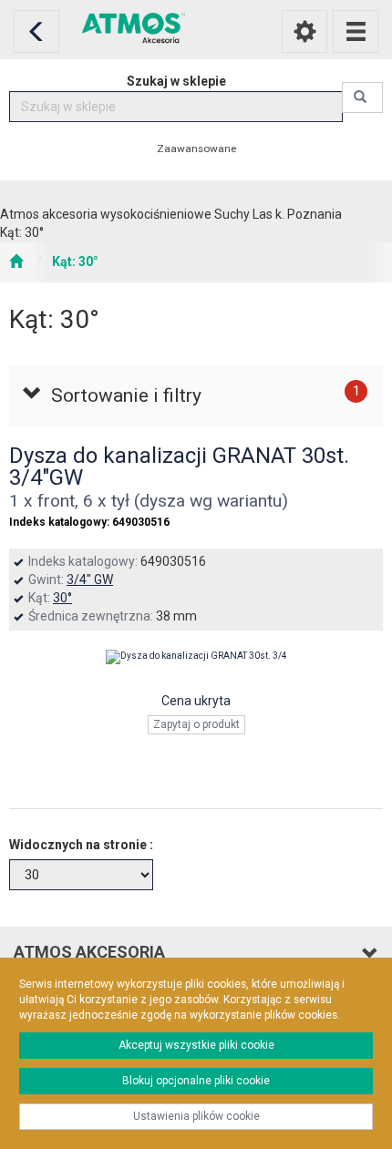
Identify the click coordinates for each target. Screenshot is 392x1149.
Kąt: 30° (75, 261)
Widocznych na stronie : (81, 844)
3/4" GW (90, 579)
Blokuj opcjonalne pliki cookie (196, 1080)
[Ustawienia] (304, 31)
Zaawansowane (196, 148)
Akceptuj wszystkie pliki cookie (196, 1045)
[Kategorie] (355, 31)
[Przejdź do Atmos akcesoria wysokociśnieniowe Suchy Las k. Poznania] (16, 262)
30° (62, 597)
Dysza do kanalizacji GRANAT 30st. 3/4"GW (179, 466)
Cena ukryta (196, 700)
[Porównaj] (196, 767)
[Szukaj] (362, 97)
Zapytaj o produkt (196, 724)
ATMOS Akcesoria (89, 951)
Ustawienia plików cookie (196, 1116)
